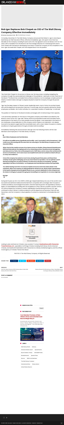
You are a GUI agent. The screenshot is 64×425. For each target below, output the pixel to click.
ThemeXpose (40, 423)
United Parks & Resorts (26, 367)
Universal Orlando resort (27, 349)
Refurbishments (25, 355)
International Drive (25, 364)
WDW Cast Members (32, 358)
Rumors (23, 358)
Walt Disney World (25, 346)
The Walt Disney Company (24, 35)
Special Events (38, 349)
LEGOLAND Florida (38, 352)
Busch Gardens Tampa (26, 352)
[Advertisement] (32, 379)
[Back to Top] (61, 423)
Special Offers (34, 355)
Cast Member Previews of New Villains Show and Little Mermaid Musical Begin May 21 (31, 317)
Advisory (34, 346)
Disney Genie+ (35, 364)
